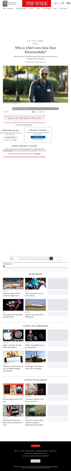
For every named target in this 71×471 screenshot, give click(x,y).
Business (34, 40)
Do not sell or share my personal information (35, 456)
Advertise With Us (38, 453)
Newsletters (31, 8)
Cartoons (38, 8)
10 (48, 258)
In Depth (35, 43)
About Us (16, 451)
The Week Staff (29, 62)
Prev (12, 258)
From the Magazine (47, 8)
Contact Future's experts (27, 451)
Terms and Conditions (42, 451)
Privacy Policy (53, 451)
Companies (40, 40)
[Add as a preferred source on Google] (35, 461)
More (55, 8)
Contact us (37, 153)
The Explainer (10, 8)
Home (28, 40)
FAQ (45, 453)
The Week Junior (63, 8)
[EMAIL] (4, 266)
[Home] (4, 8)
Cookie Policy (28, 453)
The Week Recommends (21, 8)
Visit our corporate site (52, 466)
